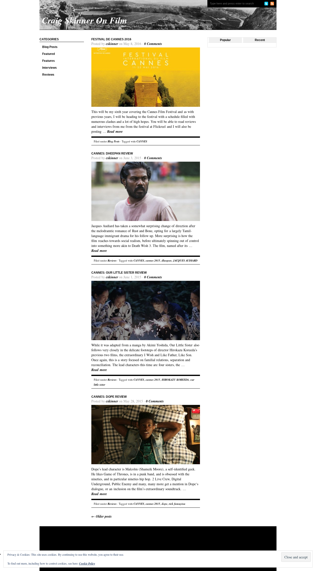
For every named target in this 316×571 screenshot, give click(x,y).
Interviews (49, 67)
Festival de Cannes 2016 (111, 39)
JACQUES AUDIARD (185, 261)
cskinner (112, 43)
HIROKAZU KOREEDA (175, 380)
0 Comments (153, 43)
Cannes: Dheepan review (112, 153)
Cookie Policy (87, 563)
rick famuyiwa (177, 504)
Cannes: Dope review (109, 396)
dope (164, 504)
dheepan (167, 261)
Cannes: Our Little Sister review (119, 272)
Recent (260, 40)
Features (48, 61)
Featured (48, 54)
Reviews (48, 74)
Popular (225, 40)
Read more (115, 131)
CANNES (142, 141)
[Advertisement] (134, 542)
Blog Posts (50, 47)
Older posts (101, 516)
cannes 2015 (153, 261)
